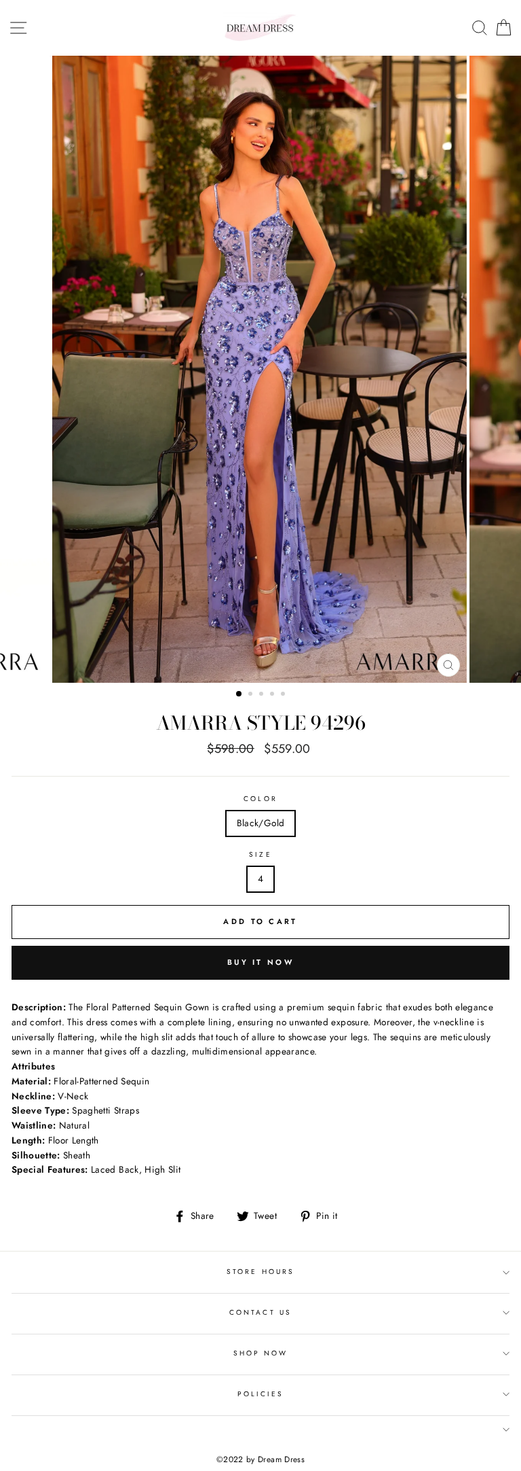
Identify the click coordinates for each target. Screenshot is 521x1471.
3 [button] (262, 695)
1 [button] (239, 694)
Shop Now (260, 1353)
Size (260, 854)
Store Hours (260, 1271)
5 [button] (284, 695)
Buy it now (260, 962)
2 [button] (251, 695)
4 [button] (273, 695)
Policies (260, 1394)
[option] (260, 370)
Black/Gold (260, 823)
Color (260, 799)
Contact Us (260, 1312)
